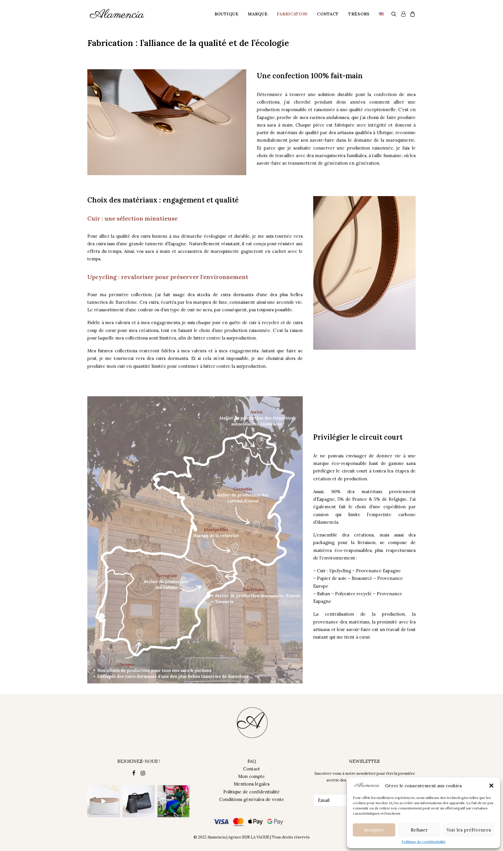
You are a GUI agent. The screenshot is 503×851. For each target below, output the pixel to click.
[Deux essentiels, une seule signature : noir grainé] (139, 801)
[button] (491, 785)
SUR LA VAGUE (255, 837)
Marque (258, 14)
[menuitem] (226, 14)
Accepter (374, 830)
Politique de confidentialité (424, 841)
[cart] (412, 14)
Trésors (359, 14)
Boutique (227, 14)
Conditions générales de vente (251, 799)
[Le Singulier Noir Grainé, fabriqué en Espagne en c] (173, 801)
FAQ (251, 761)
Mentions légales (252, 784)
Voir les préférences (469, 830)
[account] (403, 14)
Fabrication (292, 14)
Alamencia (216, 837)
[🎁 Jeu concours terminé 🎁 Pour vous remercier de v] (103, 801)
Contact (328, 14)
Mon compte (251, 776)
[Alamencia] (117, 14)
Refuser (419, 830)
